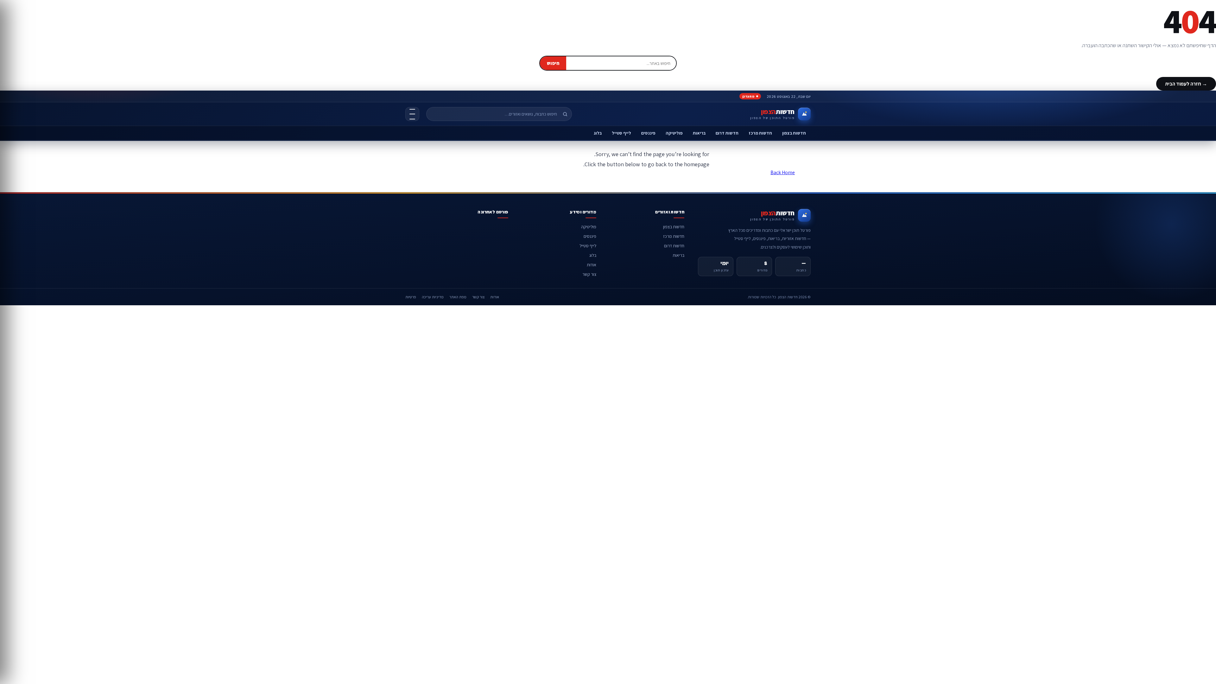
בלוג (598, 133)
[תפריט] (412, 114)
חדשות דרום (727, 133)
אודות (591, 265)
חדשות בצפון (794, 133)
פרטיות (410, 297)
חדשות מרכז (760, 133)
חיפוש (553, 63)
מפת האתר (457, 297)
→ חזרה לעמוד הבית (1186, 83)
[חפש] (565, 114)
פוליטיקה (674, 133)
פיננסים (648, 133)
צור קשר (589, 274)
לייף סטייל (621, 133)
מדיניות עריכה (433, 297)
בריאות (699, 133)
